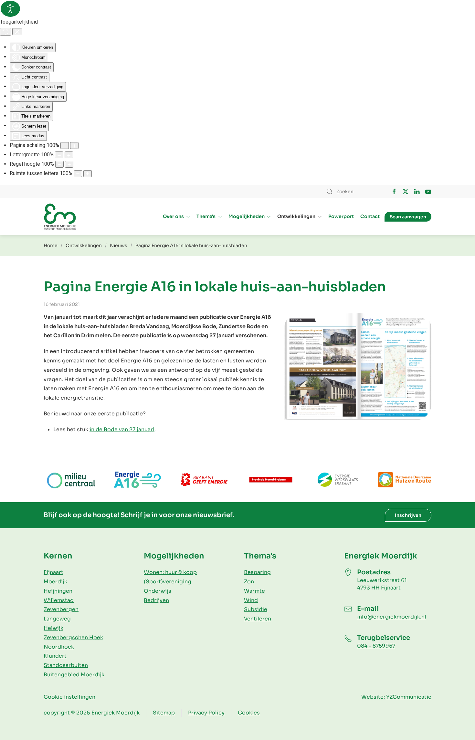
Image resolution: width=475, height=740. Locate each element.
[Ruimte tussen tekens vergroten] (87, 173)
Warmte (254, 591)
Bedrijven (156, 600)
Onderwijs (157, 591)
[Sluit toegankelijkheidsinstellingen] (17, 31)
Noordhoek (59, 646)
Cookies (249, 712)
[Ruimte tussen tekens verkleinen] (78, 173)
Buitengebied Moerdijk (74, 674)
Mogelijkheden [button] (246, 216)
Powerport (341, 216)
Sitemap (164, 712)
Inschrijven (408, 515)
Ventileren (257, 618)
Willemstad (59, 600)
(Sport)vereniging (167, 581)
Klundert (55, 655)
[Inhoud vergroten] (74, 145)
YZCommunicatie (408, 696)
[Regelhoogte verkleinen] (59, 164)
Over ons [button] (173, 216)
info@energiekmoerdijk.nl (391, 616)
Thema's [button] (206, 216)
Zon (249, 581)
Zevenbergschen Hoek (73, 637)
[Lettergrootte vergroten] (69, 154)
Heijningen (58, 591)
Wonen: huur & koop (170, 572)
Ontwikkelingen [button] (296, 216)
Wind (251, 600)
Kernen (58, 556)
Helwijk (53, 628)
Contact (370, 216)
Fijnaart (53, 572)
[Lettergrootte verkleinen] (59, 154)
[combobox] (352, 191)
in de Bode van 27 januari (122, 429)
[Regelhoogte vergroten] (69, 164)
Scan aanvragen (408, 217)
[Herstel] (5, 32)
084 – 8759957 (376, 645)
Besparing (257, 572)
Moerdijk (55, 581)
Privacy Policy (206, 712)
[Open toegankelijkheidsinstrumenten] (10, 8)
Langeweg (57, 618)
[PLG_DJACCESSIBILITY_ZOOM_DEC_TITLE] (64, 145)
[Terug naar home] (60, 216)
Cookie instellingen (69, 696)
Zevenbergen (61, 609)
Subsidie (255, 609)
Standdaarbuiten (66, 665)
